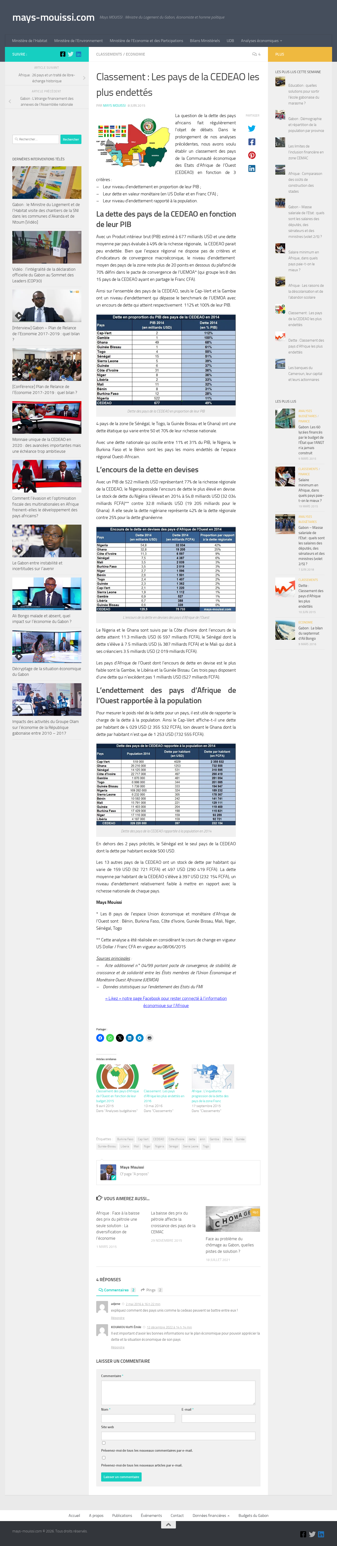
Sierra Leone (190, 1146)
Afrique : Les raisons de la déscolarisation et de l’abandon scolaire (306, 291)
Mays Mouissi (114, 105)
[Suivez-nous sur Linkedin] (78, 54)
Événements (151, 1515)
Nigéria (159, 1146)
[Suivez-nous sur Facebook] (63, 54)
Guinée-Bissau (107, 1146)
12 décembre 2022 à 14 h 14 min (169, 1327)
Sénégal (173, 1146)
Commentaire (112, 1376)
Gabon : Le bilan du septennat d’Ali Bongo (311, 633)
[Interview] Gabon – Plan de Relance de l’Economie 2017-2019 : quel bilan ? (46, 333)
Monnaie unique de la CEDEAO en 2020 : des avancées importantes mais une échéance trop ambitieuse (46, 445)
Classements (109, 54)
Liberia (125, 1146)
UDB (230, 40)
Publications (122, 1515)
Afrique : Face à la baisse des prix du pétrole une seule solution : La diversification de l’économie (118, 1226)
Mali (136, 1146)
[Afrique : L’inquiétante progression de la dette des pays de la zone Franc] (213, 1076)
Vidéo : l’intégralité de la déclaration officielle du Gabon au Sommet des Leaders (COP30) (43, 275)
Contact (177, 1515)
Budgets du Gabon (254, 1515)
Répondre (118, 1318)
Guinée (240, 1139)
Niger (147, 1146)
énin (202, 1139)
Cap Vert (143, 1139)
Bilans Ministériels (205, 40)
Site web (107, 1427)
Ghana (227, 1139)
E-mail (188, 1409)
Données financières (209, 1515)
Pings (153, 1290)
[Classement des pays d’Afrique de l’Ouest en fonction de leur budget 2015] (117, 1076)
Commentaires (119, 1290)
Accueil (74, 1515)
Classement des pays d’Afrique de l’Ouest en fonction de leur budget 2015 (117, 1096)
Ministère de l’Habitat (29, 40)
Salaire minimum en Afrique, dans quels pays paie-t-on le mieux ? (311, 490)
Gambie (214, 1139)
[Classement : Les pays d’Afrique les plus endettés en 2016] (165, 1076)
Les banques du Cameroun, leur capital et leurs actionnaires (305, 374)
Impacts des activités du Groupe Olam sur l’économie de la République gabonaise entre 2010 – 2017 (45, 727)
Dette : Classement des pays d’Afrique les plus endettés (306, 346)
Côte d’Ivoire (176, 1139)
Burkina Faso (125, 1139)
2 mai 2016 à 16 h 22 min (143, 1304)
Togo (206, 1146)
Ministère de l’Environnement (78, 40)
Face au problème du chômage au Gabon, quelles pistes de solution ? (230, 1245)
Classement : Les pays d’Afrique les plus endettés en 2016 (164, 1096)
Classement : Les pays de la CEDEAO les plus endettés (305, 319)
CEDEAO (158, 1139)
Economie (135, 54)
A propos (96, 1515)
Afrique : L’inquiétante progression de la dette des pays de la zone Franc (210, 1096)
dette (192, 1139)
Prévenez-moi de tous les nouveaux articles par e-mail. (141, 1465)
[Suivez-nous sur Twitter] (71, 54)
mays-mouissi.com (53, 17)
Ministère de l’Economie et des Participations (146, 40)
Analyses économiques (260, 40)
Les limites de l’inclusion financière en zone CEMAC (306, 152)
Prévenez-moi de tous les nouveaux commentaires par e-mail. (147, 1450)
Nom (106, 1409)
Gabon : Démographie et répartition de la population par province (306, 125)
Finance (304, 421)
